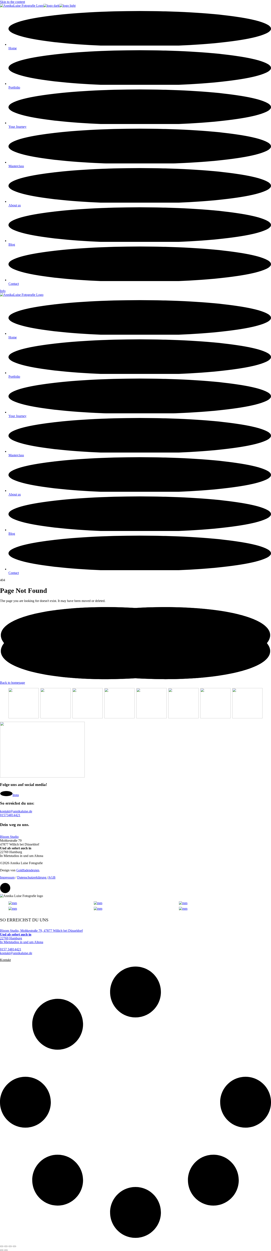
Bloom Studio (9, 837)
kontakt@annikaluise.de (16, 811)
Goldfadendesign (27, 870)
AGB (51, 877)
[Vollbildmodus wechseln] (6, 1246)
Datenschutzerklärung (32, 877)
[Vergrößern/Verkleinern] (1, 1246)
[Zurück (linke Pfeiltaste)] (1, 1250)
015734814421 (10, 815)
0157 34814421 (10, 949)
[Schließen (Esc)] (14, 1246)
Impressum (7, 877)
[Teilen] (10, 1246)
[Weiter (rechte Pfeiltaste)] (6, 1250)
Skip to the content (12, 2)
